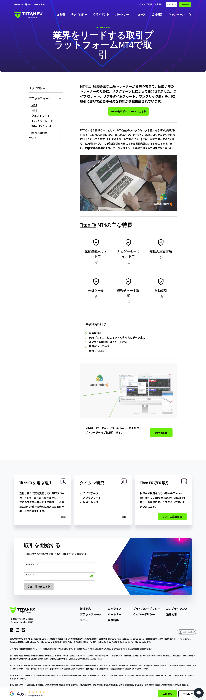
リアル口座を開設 (172, 516)
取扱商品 (85, 609)
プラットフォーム (90, 614)
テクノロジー (79, 14)
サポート (85, 620)
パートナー (122, 14)
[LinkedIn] (17, 629)
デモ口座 (188, 693)
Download (161, 433)
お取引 (61, 14)
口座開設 (185, 4)
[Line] (23, 629)
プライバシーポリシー (146, 609)
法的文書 (171, 614)
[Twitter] (11, 629)
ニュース (140, 14)
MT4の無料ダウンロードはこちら (128, 111)
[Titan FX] (28, 14)
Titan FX (88, 225)
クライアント (101, 14)
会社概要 (157, 14)
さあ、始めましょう (38, 586)
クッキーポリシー (144, 614)
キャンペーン (177, 14)
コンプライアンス (176, 609)
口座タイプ (114, 609)
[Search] (190, 14)
